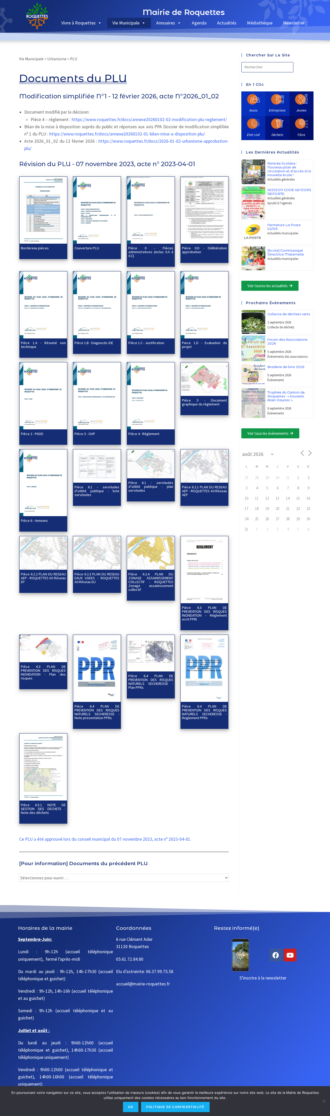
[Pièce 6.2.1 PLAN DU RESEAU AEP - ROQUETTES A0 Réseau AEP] (204, 465)
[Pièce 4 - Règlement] (151, 395)
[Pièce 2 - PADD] (43, 395)
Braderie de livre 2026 (285, 367)
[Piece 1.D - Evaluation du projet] (204, 304)
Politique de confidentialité (175, 1107)
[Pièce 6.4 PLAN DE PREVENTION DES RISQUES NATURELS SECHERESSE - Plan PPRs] (151, 652)
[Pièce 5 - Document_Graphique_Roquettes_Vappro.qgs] (204, 378)
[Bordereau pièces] (43, 209)
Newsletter (294, 23)
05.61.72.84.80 (129, 959)
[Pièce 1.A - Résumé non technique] (43, 304)
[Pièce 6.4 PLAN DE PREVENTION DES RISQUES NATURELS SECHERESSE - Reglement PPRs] (204, 667)
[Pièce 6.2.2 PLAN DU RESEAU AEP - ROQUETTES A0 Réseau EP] (43, 552)
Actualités (226, 23)
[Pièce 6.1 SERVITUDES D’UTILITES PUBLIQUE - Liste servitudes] (97, 465)
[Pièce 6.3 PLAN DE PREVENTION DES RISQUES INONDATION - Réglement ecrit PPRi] (204, 569)
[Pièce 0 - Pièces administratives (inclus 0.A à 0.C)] (151, 209)
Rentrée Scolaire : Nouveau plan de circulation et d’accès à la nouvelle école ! (289, 169)
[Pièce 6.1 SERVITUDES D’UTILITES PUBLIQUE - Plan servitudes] (151, 463)
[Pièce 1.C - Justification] (151, 304)
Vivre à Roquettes (78, 23)
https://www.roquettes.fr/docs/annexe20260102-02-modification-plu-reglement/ (149, 119)
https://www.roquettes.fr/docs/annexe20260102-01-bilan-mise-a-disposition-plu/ (127, 134)
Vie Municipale (125, 23)
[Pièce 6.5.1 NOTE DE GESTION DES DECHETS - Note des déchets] (43, 766)
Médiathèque (260, 23)
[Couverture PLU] (97, 209)
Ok (130, 1107)
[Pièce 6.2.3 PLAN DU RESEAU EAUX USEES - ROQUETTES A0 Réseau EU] (97, 552)
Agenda (199, 23)
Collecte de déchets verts (288, 314)
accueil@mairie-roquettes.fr (143, 984)
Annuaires (165, 23)
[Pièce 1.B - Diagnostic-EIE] (97, 304)
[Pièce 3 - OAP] (97, 395)
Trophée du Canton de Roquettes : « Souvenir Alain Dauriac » (286, 396)
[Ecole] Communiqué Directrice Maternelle (285, 252)
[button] (270, 286)
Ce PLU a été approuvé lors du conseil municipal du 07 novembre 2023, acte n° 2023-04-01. (105, 839)
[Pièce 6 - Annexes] (43, 482)
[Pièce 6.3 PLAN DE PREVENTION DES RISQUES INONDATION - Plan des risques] (43, 648)
